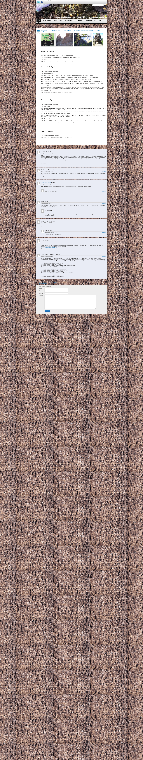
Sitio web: (41, 293)
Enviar (47, 311)
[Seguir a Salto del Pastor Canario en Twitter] (38, 2)
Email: (40, 290)
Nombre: (41, 288)
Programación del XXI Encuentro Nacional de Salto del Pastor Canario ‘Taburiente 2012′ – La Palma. (71, 31)
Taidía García (52, 282)
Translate (54, 2)
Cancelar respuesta (43, 283)
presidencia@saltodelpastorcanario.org (49, 247)
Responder (104, 153)
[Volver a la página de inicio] (71, 11)
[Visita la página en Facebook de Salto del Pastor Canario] (42, 2)
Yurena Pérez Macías (46, 182)
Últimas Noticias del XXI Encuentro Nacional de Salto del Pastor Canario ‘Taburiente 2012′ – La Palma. (87, 26)
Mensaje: (41, 295)
